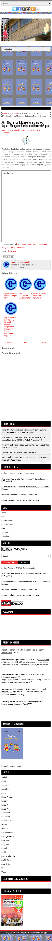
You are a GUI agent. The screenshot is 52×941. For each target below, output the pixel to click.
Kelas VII (5, 805)
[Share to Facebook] (12, 256)
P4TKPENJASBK (8, 524)
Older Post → (44, 342)
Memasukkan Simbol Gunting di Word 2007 (19, 495)
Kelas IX (4, 801)
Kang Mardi (25, 933)
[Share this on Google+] (15, 251)
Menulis (4, 829)
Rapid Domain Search (34, 938)
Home (4, 113)
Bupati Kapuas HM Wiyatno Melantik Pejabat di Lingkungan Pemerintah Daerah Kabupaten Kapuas (10, 327)
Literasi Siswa (7, 821)
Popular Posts (9, 562)
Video (3, 872)
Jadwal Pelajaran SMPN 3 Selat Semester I (19, 452)
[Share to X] (9, 256)
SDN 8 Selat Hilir (8, 856)
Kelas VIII (5, 809)
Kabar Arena (6, 797)
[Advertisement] (26, 78)
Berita (3, 781)
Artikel (4, 777)
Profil (3, 852)
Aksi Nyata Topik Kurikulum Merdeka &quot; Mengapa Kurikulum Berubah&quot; (25, 123)
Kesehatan (5, 813)
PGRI (3, 528)
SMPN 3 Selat (7, 860)
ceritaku (4, 785)
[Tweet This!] (11, 251)
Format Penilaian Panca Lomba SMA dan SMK (20, 500)
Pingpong (5, 844)
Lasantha (38, 936)
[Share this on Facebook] (8, 251)
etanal (3, 513)
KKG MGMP (6, 817)
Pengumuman (7, 832)
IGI (2, 516)
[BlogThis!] (6, 256)
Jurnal (3, 793)
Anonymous (6, 689)
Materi (4, 825)
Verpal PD (5, 536)
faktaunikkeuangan (10, 660)
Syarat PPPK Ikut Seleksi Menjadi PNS (10, 295)
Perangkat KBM (7, 836)
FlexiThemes (14, 936)
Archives (24, 562)
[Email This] (4, 256)
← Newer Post (8, 342)
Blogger (44, 933)
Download (13, 113)
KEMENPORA (6, 520)
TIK (2, 868)
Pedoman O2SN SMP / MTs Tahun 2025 (39, 295)
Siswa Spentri (7, 701)
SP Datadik (6, 532)
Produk (4, 848)
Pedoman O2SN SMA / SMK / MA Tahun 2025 (25, 295)
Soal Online (6, 864)
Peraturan (5, 840)
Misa (3, 650)
